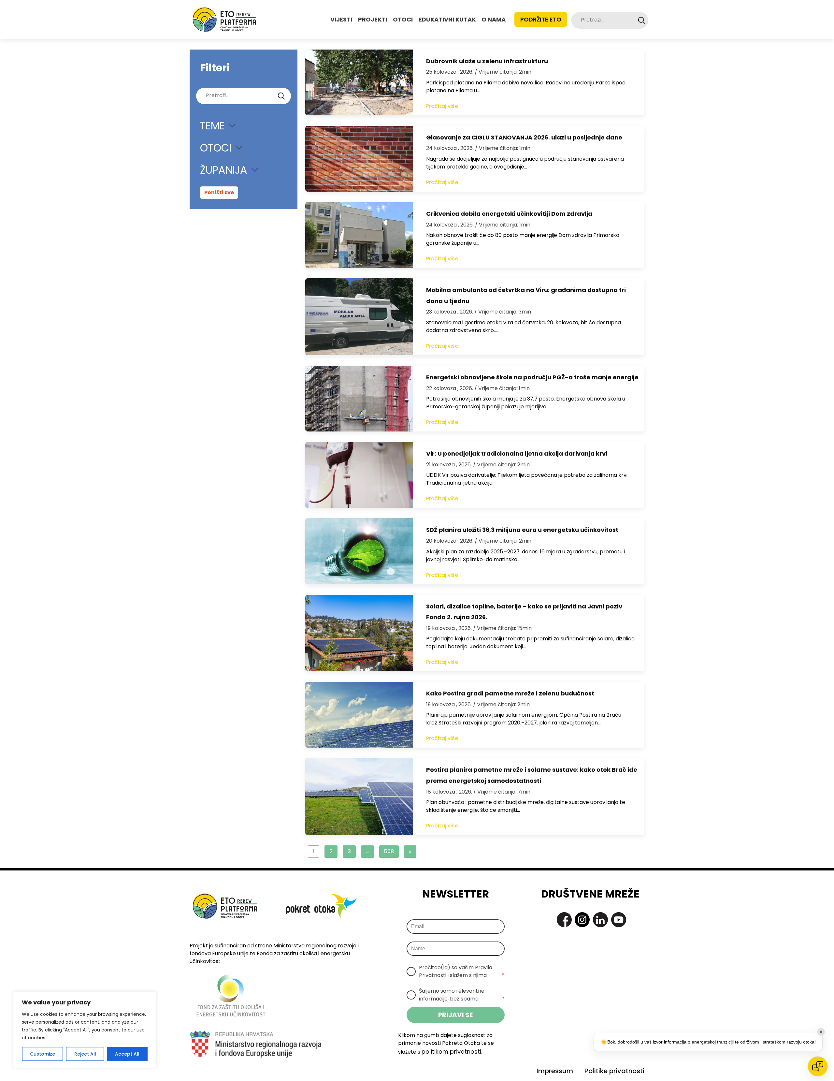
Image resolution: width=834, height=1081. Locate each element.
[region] (84, 1030)
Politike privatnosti (614, 1070)
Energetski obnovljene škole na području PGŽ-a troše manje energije (532, 377)
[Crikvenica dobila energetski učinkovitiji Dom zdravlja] (359, 235)
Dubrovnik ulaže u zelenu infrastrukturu (487, 61)
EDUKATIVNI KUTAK (447, 19)
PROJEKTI (372, 19)
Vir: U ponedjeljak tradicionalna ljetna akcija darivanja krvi (516, 453)
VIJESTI (341, 19)
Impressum (555, 1070)
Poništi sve (219, 192)
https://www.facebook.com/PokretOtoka (564, 919)
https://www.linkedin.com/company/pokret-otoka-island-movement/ (600, 919)
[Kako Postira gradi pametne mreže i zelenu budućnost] (359, 715)
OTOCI (403, 19)
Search (641, 20)
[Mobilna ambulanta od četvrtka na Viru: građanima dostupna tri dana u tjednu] (359, 316)
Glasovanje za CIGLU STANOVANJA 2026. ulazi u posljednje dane (524, 137)
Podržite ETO (540, 19)
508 (389, 851)
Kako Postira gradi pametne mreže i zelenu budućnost (510, 693)
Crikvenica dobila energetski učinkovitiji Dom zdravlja (509, 214)
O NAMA (494, 19)
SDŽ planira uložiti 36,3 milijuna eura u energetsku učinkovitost (522, 530)
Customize (42, 1054)
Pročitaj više (442, 106)
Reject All (85, 1054)
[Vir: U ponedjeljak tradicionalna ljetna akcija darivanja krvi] (359, 475)
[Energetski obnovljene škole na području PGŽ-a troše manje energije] (359, 398)
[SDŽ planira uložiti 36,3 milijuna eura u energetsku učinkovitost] (359, 551)
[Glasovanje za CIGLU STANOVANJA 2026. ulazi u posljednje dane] (359, 159)
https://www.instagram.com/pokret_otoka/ (582, 919)
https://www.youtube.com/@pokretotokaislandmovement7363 (618, 919)
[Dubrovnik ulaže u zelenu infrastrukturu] (359, 82)
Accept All (127, 1054)
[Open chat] (817, 1066)
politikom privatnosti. (452, 1051)
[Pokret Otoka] (224, 19)
